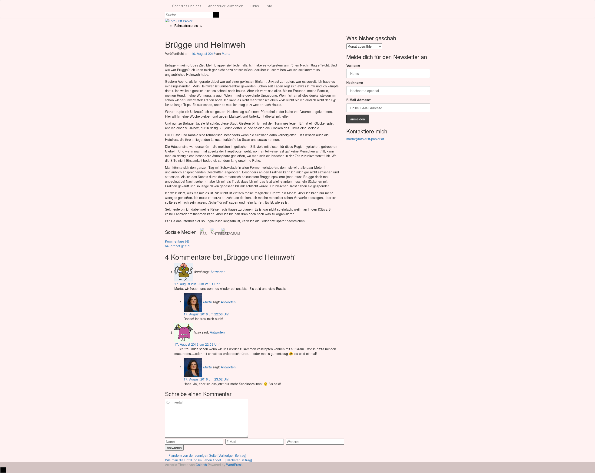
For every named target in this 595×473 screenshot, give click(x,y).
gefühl (185, 246)
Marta (226, 53)
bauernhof (172, 246)
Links (254, 6)
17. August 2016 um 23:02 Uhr (206, 379)
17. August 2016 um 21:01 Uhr (197, 283)
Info (269, 6)
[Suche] (216, 15)
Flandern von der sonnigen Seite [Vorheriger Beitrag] (207, 455)
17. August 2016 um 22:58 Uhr (197, 344)
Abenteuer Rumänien (225, 6)
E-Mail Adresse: (358, 99)
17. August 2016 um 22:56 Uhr (206, 314)
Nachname (354, 82)
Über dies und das (186, 6)
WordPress (234, 464)
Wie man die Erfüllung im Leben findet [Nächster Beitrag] (208, 460)
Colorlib (201, 464)
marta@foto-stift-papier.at (365, 138)
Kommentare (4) (177, 241)
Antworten (218, 271)
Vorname (353, 65)
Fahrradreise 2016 (188, 25)
